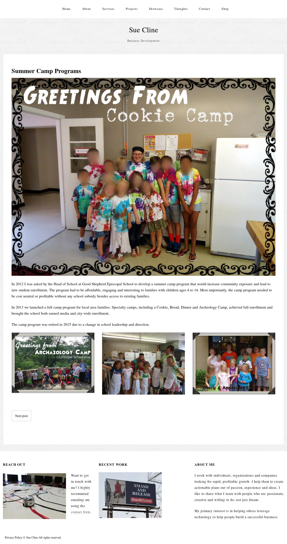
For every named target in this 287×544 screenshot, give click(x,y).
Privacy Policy (13, 537)
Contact (204, 9)
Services (108, 9)
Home (66, 9)
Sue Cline (143, 29)
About (86, 9)
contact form (80, 512)
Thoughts (181, 9)
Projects (132, 9)
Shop (225, 9)
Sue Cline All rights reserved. (44, 537)
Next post (21, 415)
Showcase (156, 9)
